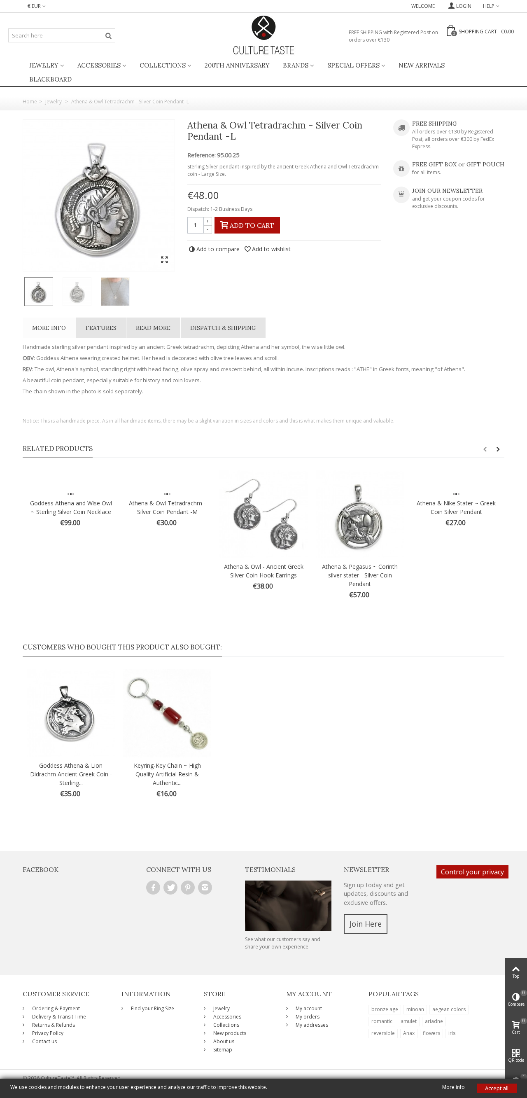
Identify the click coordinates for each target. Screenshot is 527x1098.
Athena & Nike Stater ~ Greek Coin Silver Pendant (456, 507)
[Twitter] (170, 888)
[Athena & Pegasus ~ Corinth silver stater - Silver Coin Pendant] (360, 514)
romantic (381, 1021)
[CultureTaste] (263, 35)
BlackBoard (50, 79)
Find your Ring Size (152, 1008)
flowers (431, 1033)
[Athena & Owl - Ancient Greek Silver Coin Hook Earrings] (263, 514)
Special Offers (353, 65)
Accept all (496, 1088)
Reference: (201, 155)
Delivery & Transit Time (58, 1016)
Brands (295, 65)
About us (223, 1041)
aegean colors (449, 1009)
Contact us (44, 1041)
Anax (409, 1033)
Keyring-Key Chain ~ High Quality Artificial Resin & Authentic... (167, 774)
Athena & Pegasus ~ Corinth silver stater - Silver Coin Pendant (360, 575)
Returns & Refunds (53, 1024)
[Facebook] (153, 888)
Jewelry (43, 65)
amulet (409, 1021)
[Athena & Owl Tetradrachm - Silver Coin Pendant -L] (99, 195)
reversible (383, 1033)
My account (308, 1008)
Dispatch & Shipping (223, 328)
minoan (415, 1009)
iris (451, 1033)
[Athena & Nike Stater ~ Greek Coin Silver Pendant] (456, 482)
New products (229, 1033)
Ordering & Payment (55, 1008)
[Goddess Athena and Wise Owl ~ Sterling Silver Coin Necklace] (71, 482)
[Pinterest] (188, 888)
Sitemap (222, 1049)
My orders (306, 1016)
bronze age (384, 1009)
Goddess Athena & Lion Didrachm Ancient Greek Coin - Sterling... (71, 774)
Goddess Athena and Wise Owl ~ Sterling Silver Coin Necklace (71, 507)
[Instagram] (205, 888)
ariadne (434, 1021)
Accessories (99, 65)
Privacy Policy (47, 1033)
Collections (163, 65)
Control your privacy (472, 871)
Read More (153, 328)
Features (101, 328)
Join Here (366, 924)
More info (49, 328)
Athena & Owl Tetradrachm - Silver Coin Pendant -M (167, 507)
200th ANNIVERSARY (237, 65)
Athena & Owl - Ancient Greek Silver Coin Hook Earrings (263, 571)
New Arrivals (422, 65)
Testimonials (270, 869)
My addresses (311, 1024)
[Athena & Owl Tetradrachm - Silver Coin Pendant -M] (167, 482)
